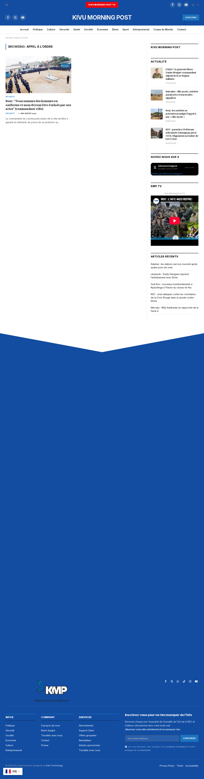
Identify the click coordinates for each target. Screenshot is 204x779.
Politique (38, 29)
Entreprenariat (141, 29)
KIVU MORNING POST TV (101, 5)
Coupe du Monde (163, 29)
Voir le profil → (190, 167)
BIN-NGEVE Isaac (28, 113)
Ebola (115, 29)
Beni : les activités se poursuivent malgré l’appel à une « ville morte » (181, 113)
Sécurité (64, 29)
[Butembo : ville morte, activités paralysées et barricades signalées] (157, 95)
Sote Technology (54, 765)
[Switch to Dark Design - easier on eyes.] (197, 5)
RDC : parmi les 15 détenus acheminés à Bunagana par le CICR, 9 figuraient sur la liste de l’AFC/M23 (182, 134)
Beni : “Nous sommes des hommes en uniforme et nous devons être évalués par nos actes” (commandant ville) (38, 105)
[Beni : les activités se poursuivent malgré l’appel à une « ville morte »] (157, 114)
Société (88, 29)
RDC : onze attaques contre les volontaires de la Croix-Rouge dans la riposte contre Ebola (173, 297)
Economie (102, 29)
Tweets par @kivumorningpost (166, 173)
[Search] (193, 4)
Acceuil (24, 29)
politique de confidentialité (138, 750)
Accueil (9, 38)
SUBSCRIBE (191, 17)
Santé (76, 29)
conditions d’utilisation (176, 747)
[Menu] (6, 4)
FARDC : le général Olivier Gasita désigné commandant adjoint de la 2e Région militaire (181, 74)
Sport (126, 29)
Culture (51, 29)
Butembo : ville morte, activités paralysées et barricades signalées (182, 94)
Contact (181, 29)
